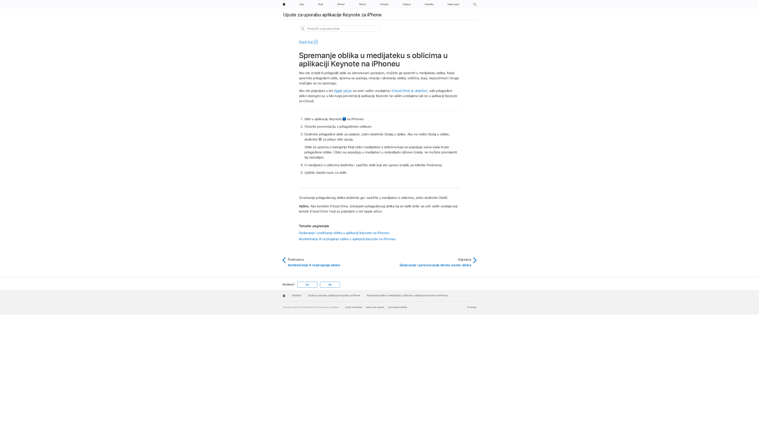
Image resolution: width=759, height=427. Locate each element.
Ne (330, 284)
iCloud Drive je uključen (409, 91)
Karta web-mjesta (375, 307)
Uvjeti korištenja (353, 307)
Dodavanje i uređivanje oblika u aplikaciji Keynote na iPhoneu (344, 233)
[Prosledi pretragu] (303, 29)
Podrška (296, 295)
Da (307, 284)
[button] (475, 4)
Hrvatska (471, 307)
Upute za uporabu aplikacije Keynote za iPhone (332, 15)
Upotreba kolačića (397, 307)
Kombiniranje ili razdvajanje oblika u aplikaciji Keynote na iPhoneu (347, 239)
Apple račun (343, 91)
